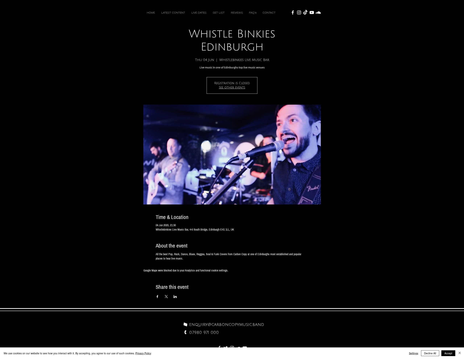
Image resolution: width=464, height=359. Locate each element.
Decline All (430, 353)
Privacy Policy (143, 353)
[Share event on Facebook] (157, 296)
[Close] (459, 353)
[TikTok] (305, 12)
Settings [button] (413, 353)
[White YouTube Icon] (311, 12)
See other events (232, 87)
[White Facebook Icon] (292, 12)
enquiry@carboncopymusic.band (226, 324)
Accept (448, 353)
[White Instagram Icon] (299, 12)
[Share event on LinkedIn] (175, 296)
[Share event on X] (166, 296)
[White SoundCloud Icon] (318, 12)
